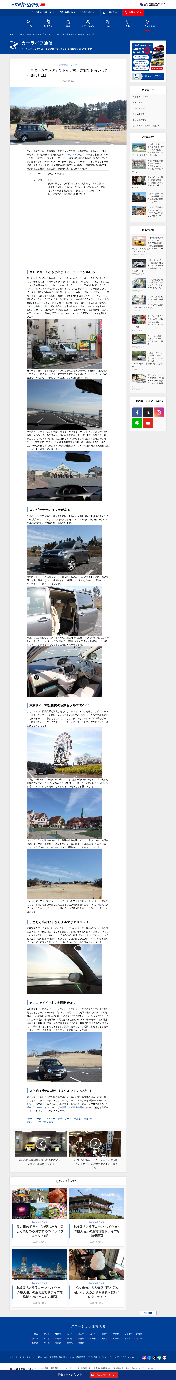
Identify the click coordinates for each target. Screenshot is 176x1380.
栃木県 (70, 1334)
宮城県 (47, 1334)
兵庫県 (116, 1338)
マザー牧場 (60, 1107)
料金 (68, 26)
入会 (128, 26)
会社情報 (44, 1368)
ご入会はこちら (104, 1374)
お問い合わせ (15, 1357)
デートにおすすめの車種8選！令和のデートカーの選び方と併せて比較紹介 (148, 380)
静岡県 (70, 1338)
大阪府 (104, 1338)
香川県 (47, 1343)
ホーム (12, 35)
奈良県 (127, 1338)
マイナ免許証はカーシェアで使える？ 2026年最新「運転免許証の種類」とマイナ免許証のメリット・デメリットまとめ (147, 244)
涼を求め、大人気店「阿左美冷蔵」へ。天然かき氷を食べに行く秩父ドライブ (97, 1292)
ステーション (88, 26)
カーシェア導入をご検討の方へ (40, 12)
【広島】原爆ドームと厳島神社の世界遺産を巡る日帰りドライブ (155, 198)
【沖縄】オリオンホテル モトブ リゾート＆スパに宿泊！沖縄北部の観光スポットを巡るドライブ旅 (148, 149)
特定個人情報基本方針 (102, 1368)
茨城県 (58, 1334)
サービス (28, 26)
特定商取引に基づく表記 (86, 1357)
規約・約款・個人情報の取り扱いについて (56, 1357)
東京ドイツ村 (74, 154)
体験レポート (64, 1118)
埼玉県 (93, 1334)
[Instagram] (159, 412)
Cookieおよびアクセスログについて (145, 1368)
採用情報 (54, 1368)
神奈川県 (128, 1334)
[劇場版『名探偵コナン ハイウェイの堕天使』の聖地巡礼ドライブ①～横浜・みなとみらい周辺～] (39, 1264)
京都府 (93, 1338)
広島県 (35, 1343)
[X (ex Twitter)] (148, 412)
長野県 (58, 1338)
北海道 (35, 1334)
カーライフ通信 (147, 26)
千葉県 (77, 1118)
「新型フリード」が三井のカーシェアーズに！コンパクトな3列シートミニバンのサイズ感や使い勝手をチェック (148, 360)
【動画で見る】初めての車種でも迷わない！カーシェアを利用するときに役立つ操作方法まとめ (147, 302)
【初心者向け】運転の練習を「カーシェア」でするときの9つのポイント (156, 284)
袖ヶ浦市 (48, 1122)
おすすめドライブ (68, 65)
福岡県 (58, 1343)
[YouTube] (148, 423)
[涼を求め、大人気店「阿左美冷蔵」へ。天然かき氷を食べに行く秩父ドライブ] (96, 1264)
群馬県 (81, 1334)
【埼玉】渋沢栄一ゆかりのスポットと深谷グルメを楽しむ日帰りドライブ (147, 212)
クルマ (108, 26)
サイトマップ (105, 1357)
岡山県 (139, 1338)
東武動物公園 (75, 1107)
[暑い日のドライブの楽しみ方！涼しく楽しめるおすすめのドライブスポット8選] (39, 1203)
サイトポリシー (29, 1357)
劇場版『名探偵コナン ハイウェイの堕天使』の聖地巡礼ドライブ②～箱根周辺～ (97, 1231)
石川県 (47, 1338)
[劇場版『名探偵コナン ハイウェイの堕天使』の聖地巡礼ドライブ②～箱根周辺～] (96, 1203)
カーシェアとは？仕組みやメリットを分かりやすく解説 (155, 340)
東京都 (116, 1334)
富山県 (35, 1338)
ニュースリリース (67, 1368)
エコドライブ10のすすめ (123, 1357)
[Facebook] (137, 412)
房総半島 (88, 1118)
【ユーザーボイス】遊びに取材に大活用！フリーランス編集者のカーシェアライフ (147, 265)
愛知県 (81, 1338)
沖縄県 (81, 1343)
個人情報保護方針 (84, 1368)
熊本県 (70, 1343)
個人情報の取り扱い (121, 1368)
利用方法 (48, 26)
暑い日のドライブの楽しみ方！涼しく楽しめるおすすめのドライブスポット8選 (40, 1231)
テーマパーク (34, 1118)
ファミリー (49, 1118)
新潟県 (139, 1334)
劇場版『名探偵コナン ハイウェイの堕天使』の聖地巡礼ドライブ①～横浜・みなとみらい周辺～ (40, 1292)
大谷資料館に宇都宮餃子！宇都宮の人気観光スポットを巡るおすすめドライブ (147, 166)
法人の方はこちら (89, 12)
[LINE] (137, 423)
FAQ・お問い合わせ (68, 12)
